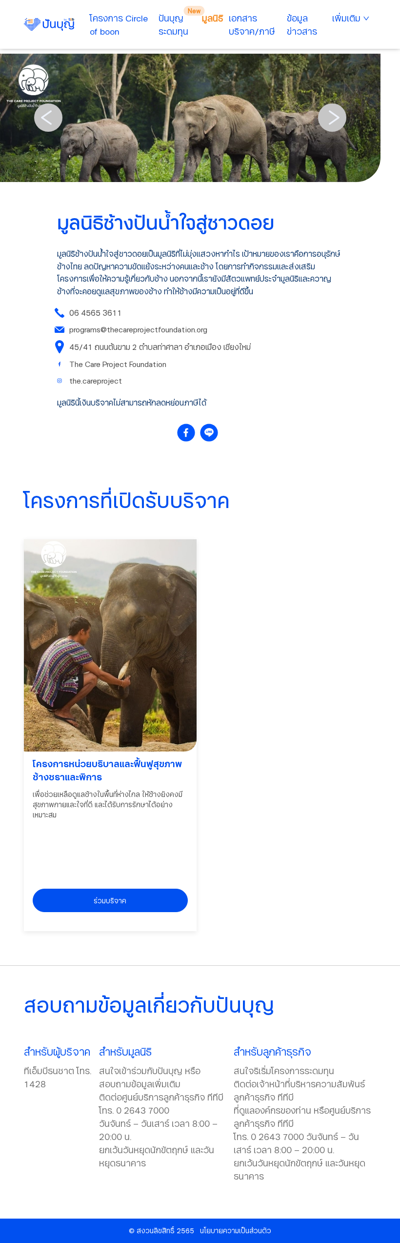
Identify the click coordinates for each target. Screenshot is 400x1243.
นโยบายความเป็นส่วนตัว (235, 1230)
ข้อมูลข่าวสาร (302, 25)
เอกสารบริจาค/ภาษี (252, 25)
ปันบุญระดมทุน (173, 25)
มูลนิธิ (212, 18)
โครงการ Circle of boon (119, 25)
